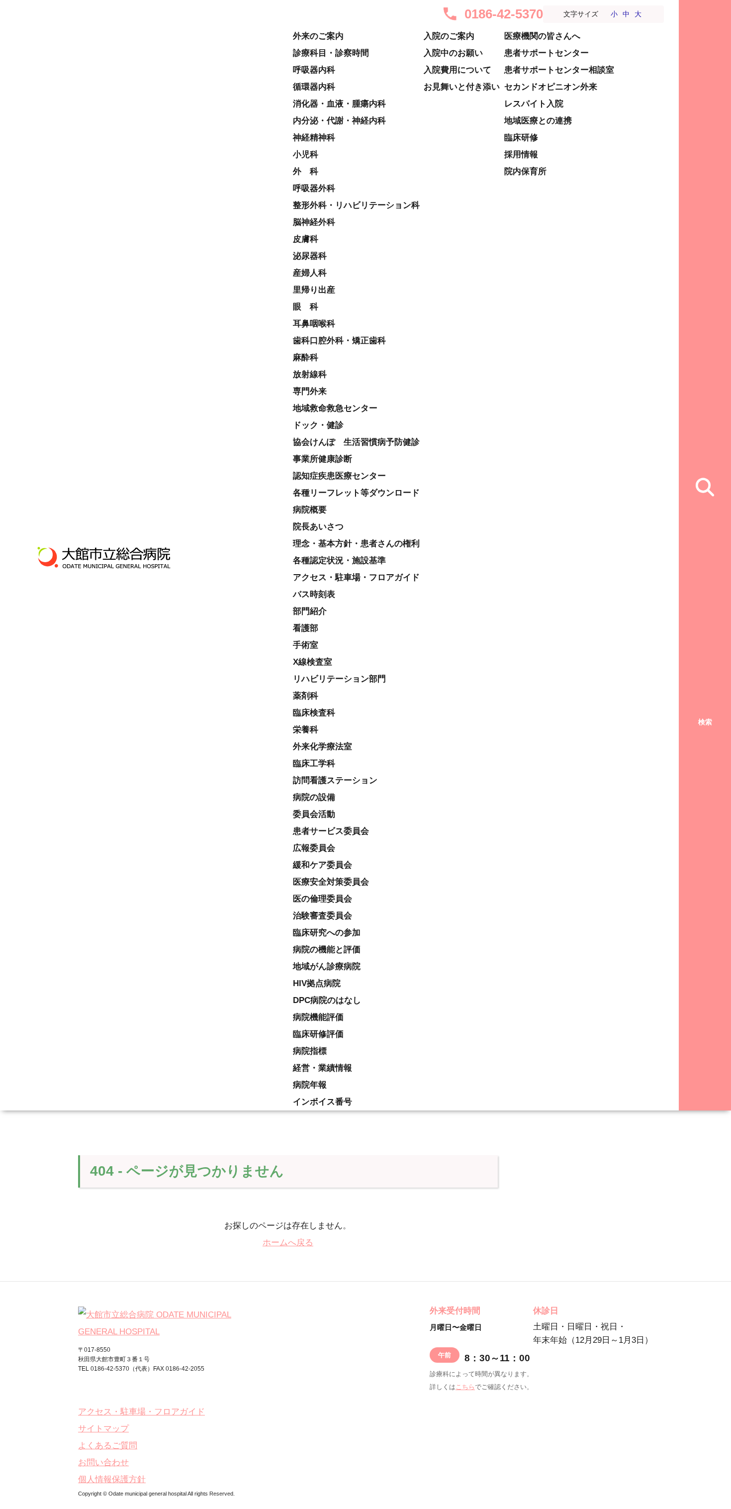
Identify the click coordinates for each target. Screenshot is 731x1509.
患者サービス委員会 (331, 831)
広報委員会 (314, 848)
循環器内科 (314, 87)
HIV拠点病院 (317, 983)
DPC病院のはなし (327, 1000)
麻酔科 (305, 357)
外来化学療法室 (322, 746)
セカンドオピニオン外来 (550, 87)
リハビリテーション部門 (339, 679)
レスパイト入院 (533, 103)
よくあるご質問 (107, 1445)
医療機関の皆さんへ (542, 36)
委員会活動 (314, 814)
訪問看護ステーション (335, 780)
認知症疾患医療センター (339, 476)
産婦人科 (310, 273)
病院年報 (310, 1085)
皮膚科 (305, 239)
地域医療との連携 (538, 120)
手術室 (305, 645)
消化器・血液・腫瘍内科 (339, 103)
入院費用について (457, 70)
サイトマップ (103, 1428)
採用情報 (521, 154)
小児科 (305, 154)
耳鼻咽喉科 (314, 323)
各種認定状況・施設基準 (339, 560)
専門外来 (310, 391)
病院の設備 (314, 797)
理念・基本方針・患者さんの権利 (356, 543)
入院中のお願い (453, 53)
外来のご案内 (318, 36)
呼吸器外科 (314, 188)
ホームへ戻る (288, 1242)
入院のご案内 (449, 36)
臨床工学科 (314, 763)
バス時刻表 (314, 594)
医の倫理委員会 (322, 899)
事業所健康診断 (322, 459)
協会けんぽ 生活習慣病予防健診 (356, 442)
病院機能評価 (318, 1017)
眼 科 (305, 306)
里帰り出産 (314, 290)
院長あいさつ (318, 526)
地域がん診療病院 (327, 966)
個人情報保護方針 (112, 1479)
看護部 (305, 628)
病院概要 (310, 509)
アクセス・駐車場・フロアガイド (356, 577)
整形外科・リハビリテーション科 (356, 205)
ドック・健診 (318, 425)
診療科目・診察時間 (331, 53)
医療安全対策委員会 (331, 882)
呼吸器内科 (314, 70)
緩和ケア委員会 (322, 865)
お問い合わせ (103, 1462)
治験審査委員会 (322, 915)
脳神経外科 (314, 222)
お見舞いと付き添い (462, 87)
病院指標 (310, 1051)
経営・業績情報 (322, 1068)
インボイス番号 (322, 1102)
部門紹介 (310, 611)
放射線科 (310, 374)
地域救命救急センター (335, 408)
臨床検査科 (314, 712)
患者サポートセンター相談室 (559, 70)
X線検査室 (312, 662)
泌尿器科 (310, 256)
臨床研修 (521, 137)
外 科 (305, 171)
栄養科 (305, 729)
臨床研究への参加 (327, 932)
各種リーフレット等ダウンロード (356, 493)
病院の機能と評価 (327, 949)
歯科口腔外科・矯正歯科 (339, 340)
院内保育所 (525, 171)
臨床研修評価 (318, 1034)
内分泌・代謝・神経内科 (339, 120)
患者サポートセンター (546, 53)
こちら (465, 1387)
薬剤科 (305, 696)
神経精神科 (314, 137)
